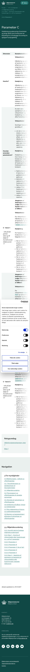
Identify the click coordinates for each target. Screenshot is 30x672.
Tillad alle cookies (15, 357)
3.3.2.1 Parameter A (10, 542)
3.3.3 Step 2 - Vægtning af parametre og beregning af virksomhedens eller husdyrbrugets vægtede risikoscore (12, 559)
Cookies (4, 665)
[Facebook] (3, 646)
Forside (4, 7)
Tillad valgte (15, 363)
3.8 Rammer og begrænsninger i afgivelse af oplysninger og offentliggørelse (14, 516)
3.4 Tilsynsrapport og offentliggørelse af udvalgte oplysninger (13, 495)
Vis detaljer (21, 352)
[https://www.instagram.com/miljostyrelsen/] (8, 646)
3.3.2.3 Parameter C (7, 17)
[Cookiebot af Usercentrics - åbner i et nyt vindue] (21, 302)
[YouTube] (22, 646)
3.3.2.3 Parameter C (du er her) (14, 547)
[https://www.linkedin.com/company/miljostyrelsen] (12, 646)
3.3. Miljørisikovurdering (12, 490)
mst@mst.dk (9, 624)
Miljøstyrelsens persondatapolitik (10, 661)
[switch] (25, 335)
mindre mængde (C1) (23, 225)
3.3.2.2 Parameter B (10, 544)
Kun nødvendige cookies (15, 368)
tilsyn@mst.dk (23, 638)
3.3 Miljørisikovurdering (8, 9)
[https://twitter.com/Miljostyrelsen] (17, 646)
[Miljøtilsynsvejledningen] (8, 3)
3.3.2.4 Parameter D (10, 550)
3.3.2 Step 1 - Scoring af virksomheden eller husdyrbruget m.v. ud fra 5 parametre (13, 12)
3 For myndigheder (13, 7)
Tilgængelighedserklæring (8, 663)
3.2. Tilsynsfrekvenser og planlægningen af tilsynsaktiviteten (12, 486)
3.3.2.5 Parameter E (10, 552)
